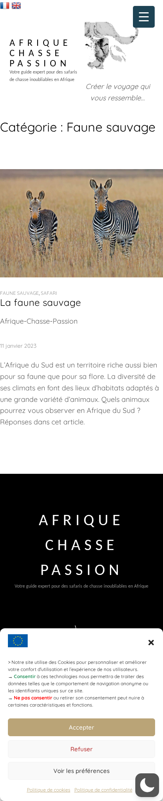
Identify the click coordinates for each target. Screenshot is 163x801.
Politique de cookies (48, 790)
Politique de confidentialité (103, 790)
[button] (151, 642)
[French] (5, 5)
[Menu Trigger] (144, 17)
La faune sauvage (40, 302)
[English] (17, 5)
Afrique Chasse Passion (40, 54)
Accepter (81, 727)
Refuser (81, 749)
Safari (49, 293)
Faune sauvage (19, 293)
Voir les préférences (81, 771)
